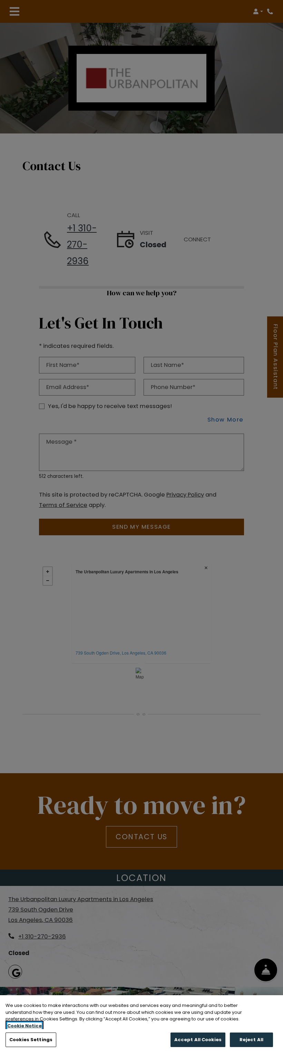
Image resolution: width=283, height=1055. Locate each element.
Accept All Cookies (198, 1039)
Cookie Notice (24, 1025)
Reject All (251, 1039)
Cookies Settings (30, 1039)
